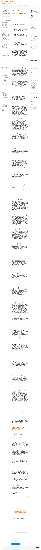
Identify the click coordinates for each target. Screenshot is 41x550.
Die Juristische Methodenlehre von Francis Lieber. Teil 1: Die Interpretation (6, 58)
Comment (12, 522)
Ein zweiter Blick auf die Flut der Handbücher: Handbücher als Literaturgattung (5, 67)
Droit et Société (33, 18)
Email (12, 535)
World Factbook (33, 109)
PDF (27, 496)
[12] (24, 304)
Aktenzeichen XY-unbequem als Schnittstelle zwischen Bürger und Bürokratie (6, 35)
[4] (17, 115)
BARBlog (32, 16)
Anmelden (30, 549)
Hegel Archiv (26, 110)
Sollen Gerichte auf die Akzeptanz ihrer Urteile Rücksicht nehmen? (5, 30)
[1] (12, 415)
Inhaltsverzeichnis (9, 5)
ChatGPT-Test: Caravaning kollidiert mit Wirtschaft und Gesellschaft (5, 33)
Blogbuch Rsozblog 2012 (34, 12)
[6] (12, 437)
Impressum (36, 5)
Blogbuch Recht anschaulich (34, 11)
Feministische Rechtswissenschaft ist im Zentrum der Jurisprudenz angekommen (19, 12)
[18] (23, 394)
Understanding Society (34, 36)
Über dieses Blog (4, 6)
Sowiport (32, 81)
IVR (31, 47)
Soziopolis (32, 82)
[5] (14, 130)
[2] (23, 72)
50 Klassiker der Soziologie (34, 61)
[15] (12, 478)
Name (12, 532)
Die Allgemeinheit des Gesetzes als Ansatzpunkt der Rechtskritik (6, 41)
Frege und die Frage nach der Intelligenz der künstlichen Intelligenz (5, 107)
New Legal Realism (33, 29)
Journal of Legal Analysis (34, 48)
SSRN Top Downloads (33, 85)
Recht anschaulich (26, 6)
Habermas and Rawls (33, 26)
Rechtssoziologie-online (15, 6)
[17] (25, 390)
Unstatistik (32, 86)
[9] (12, 450)
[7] (12, 442)
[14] (22, 311)
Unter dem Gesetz (33, 37)
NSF (31, 70)
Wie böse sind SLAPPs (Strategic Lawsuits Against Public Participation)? (5, 105)
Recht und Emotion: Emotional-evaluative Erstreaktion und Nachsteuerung (6, 92)
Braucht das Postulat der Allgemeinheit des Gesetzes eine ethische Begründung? (5, 44)
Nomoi (32, 30)
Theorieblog (32, 35)
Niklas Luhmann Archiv (34, 69)
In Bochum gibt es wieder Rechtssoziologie (20, 511)
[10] (20, 199)
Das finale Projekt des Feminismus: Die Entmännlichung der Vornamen (6, 20)
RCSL (31, 72)
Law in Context (33, 49)
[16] (17, 375)
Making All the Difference (22, 481)
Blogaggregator (33, 17)
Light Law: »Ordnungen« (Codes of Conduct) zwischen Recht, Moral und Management (6, 98)
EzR (31, 45)
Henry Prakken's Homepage (34, 46)
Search (38, 1)
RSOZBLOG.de (7, 1)
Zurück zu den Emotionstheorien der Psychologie (5, 82)
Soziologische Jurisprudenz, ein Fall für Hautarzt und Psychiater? (5, 110)
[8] (13, 148)
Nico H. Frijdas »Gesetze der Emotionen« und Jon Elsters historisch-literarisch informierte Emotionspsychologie (5, 79)
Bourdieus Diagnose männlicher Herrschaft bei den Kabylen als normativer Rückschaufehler (18, 428)
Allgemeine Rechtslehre (21, 6)
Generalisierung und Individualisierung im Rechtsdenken (4, 48)
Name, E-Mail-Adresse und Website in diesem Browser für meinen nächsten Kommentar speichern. (19, 541)
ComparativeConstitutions (34, 106)
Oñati (31, 71)
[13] (26, 310)
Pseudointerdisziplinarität (5, 37)
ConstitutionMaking (33, 107)
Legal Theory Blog (33, 28)
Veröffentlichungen (31, 5)
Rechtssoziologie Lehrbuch (34, 73)
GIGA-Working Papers (33, 108)
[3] (18, 98)
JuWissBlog (32, 27)
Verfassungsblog (33, 38)
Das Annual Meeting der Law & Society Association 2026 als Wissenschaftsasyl (6, 14)
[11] (16, 235)
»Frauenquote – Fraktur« (22, 478)
